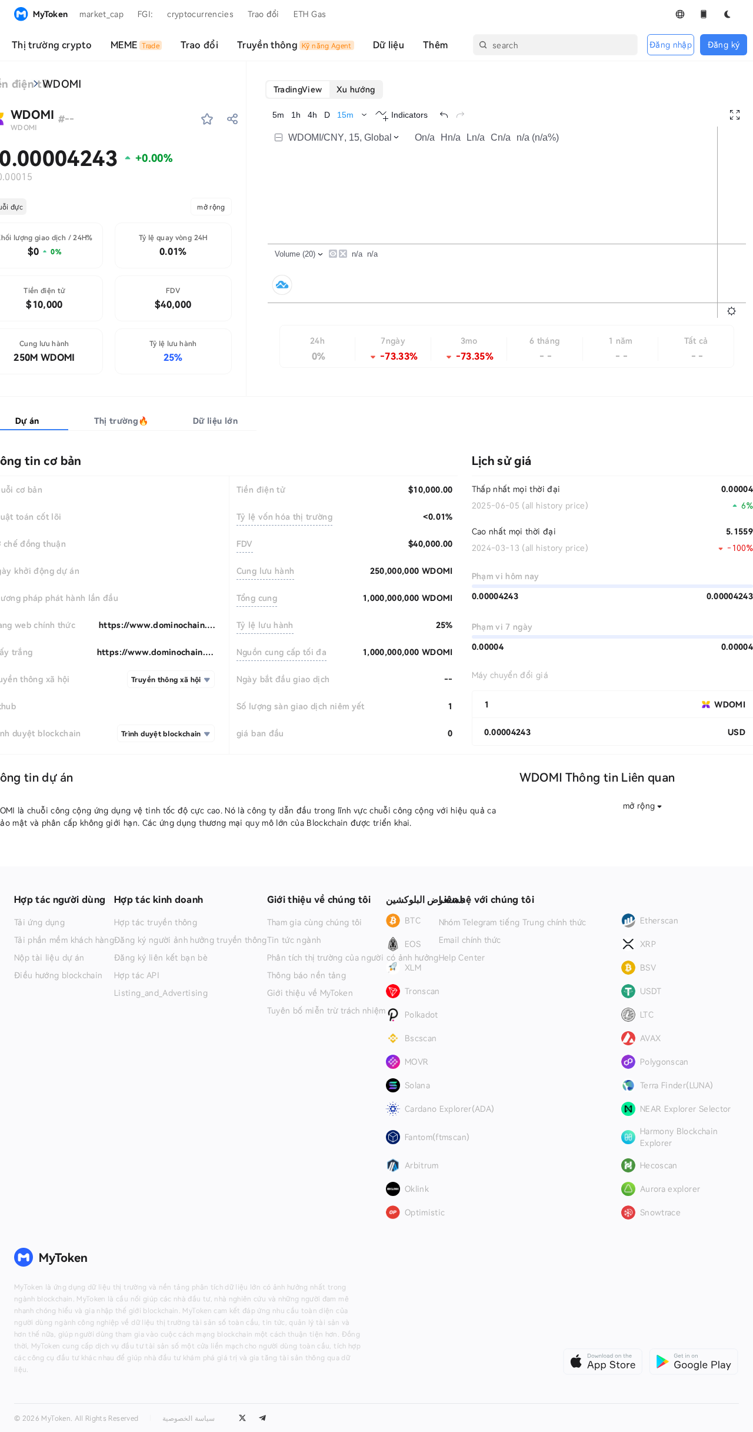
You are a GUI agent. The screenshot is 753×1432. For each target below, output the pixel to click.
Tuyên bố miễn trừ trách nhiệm (326, 1010)
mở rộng (211, 206)
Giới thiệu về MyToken (310, 993)
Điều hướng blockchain (58, 975)
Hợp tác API (136, 975)
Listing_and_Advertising (161, 993)
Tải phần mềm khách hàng (64, 940)
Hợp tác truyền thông (155, 922)
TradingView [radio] (298, 89)
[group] (324, 89)
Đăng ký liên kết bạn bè (161, 957)
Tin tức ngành (294, 940)
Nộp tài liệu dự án (49, 957)
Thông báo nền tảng (306, 975)
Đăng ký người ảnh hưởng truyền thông (190, 940)
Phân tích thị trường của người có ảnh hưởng (353, 957)
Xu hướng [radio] (355, 89)
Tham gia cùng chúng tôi (314, 922)
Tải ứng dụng (39, 922)
